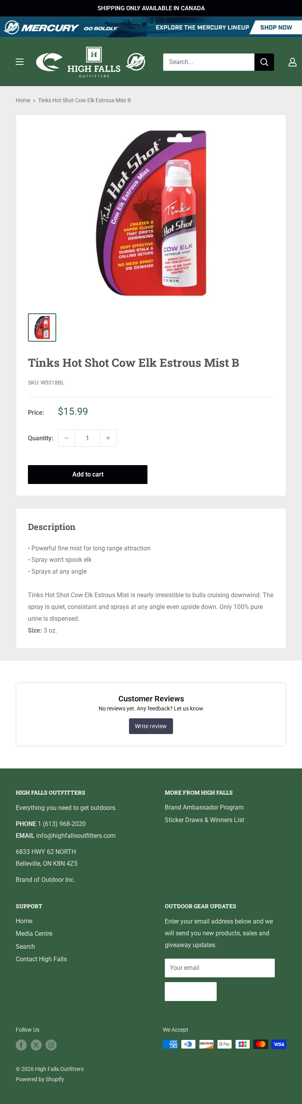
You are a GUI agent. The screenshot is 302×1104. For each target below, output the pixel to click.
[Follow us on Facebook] (21, 1045)
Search (25, 946)
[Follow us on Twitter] (36, 1045)
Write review (151, 726)
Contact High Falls (41, 959)
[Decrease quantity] (66, 438)
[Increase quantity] (108, 438)
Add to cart (87, 474)
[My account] (292, 62)
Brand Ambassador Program (204, 807)
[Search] (264, 62)
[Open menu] (20, 62)
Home (23, 100)
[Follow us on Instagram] (51, 1045)
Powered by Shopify (40, 1079)
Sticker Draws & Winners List (204, 820)
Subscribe (191, 991)
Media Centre (34, 933)
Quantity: (40, 438)
